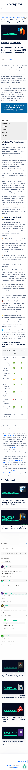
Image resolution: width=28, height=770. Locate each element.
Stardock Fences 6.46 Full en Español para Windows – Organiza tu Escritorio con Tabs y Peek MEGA (13, 502)
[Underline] (5, 553)
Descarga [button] (4, 132)
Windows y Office (15, 43)
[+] (20, 553)
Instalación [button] (4, 129)
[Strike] (7, 553)
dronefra (10, 623)
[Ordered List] (9, 553)
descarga (9, 620)
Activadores (5, 43)
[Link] (16, 553)
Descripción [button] (5, 120)
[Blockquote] (13, 553)
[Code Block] (14, 553)
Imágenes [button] (4, 135)
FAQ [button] (3, 138)
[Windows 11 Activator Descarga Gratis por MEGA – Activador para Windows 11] (14, 517)
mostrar (10, 59)
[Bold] (2, 553)
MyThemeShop (16, 767)
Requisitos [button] (4, 126)
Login (25, 543)
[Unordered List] (11, 553)
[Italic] (4, 553)
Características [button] (6, 123)
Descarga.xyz (14, 4)
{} (18, 553)
